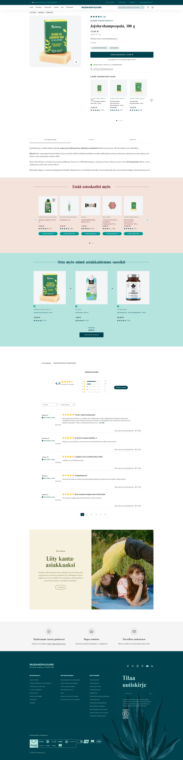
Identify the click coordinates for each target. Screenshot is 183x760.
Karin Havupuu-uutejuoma (48, 217)
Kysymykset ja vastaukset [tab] (65, 363)
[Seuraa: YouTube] (147, 666)
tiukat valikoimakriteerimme (56, 644)
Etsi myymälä (110, 2)
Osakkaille (33, 699)
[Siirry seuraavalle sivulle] (105, 514)
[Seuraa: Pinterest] (142, 666)
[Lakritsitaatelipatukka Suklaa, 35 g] (90, 205)
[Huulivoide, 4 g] (69, 205)
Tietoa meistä (34, 680)
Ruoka (56, 7)
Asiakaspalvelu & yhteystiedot (70, 680)
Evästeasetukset (95, 690)
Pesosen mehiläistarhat (68, 217)
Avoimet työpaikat (35, 690)
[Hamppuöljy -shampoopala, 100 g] (138, 88)
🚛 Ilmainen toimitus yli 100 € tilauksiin (44, 2)
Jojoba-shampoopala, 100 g (43, 312)
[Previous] (92, 100)
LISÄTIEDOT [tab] (132, 139)
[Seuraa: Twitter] (132, 666)
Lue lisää (93, 42)
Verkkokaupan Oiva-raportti (99, 712)
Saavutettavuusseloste (97, 706)
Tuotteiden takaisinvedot (98, 716)
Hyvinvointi (47, 7)
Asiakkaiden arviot (67, 690)
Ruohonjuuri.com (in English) (70, 699)
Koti (62, 7)
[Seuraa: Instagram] (137, 666)
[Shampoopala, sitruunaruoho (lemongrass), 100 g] (118, 88)
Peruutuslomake (95, 686)
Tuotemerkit (121, 2)
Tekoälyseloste (95, 699)
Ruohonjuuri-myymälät (37, 686)
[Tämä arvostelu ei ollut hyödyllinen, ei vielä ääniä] (139, 431)
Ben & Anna (106, 217)
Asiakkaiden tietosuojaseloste (99, 696)
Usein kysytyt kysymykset (69, 683)
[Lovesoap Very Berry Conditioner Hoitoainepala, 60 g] (112, 205)
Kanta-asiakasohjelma (146, 2)
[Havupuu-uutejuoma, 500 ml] (48, 205)
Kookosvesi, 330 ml (81, 312)
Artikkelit (132, 2)
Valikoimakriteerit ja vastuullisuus (40, 683)
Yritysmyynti (34, 693)
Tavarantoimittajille (36, 696)
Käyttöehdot (94, 693)
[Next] (151, 100)
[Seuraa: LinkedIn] (152, 666)
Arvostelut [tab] (46, 363)
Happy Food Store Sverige (69, 696)
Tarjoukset (69, 7)
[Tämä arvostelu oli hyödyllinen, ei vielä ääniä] (135, 431)
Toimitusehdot (94, 680)
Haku (62, 693)
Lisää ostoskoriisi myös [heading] (103, 76)
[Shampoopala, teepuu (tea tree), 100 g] (99, 88)
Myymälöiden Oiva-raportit (98, 709)
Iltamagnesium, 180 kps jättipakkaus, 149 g (131, 312)
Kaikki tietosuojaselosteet (98, 703)
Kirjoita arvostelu (121, 387)
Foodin (83, 217)
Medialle (32, 703)
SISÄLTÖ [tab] (91, 139)
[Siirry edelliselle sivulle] (78, 514)
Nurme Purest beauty (101, 21)
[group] (99, 96)
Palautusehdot (94, 683)
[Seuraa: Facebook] (128, 666)
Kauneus (39, 7)
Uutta (31, 7)
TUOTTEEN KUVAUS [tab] (50, 139)
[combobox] (130, 7)
